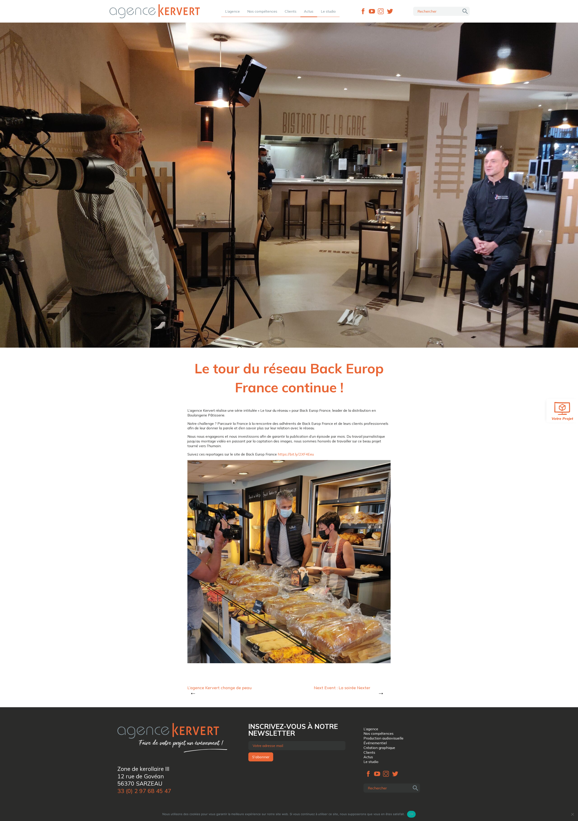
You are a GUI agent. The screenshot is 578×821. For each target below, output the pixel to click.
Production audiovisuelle (383, 738)
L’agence (232, 11)
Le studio (328, 11)
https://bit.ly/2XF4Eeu (296, 454)
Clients (290, 11)
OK (411, 814)
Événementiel (375, 743)
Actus (308, 11)
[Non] (572, 814)
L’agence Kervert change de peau (219, 687)
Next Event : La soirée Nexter (342, 687)
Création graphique (379, 747)
